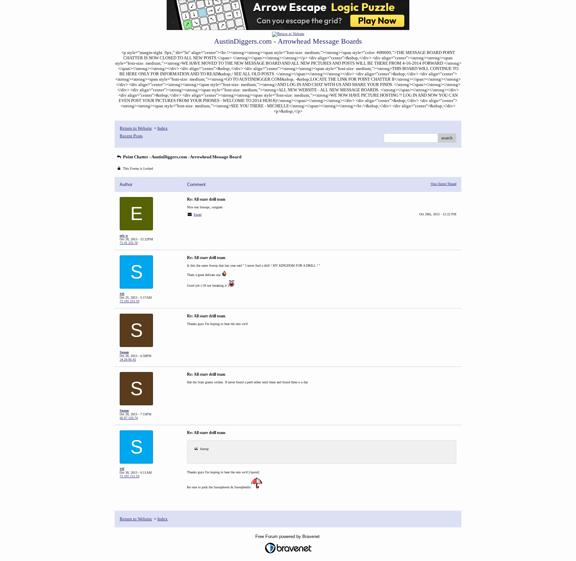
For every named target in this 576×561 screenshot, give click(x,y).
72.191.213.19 (129, 301)
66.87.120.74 (129, 418)
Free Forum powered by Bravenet (288, 536)
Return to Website (136, 128)
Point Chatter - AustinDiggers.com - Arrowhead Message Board (181, 156)
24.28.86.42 (128, 359)
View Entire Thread (443, 184)
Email (198, 214)
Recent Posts (131, 135)
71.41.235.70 (129, 243)
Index (162, 128)
